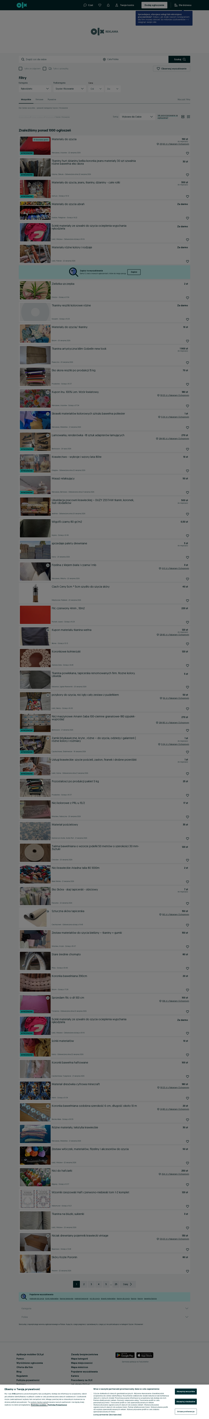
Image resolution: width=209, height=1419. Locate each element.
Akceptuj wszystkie (186, 1391)
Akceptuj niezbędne (185, 1401)
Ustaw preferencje (185, 1411)
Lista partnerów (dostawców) (107, 1414)
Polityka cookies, (39, 1405)
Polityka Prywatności (57, 1405)
